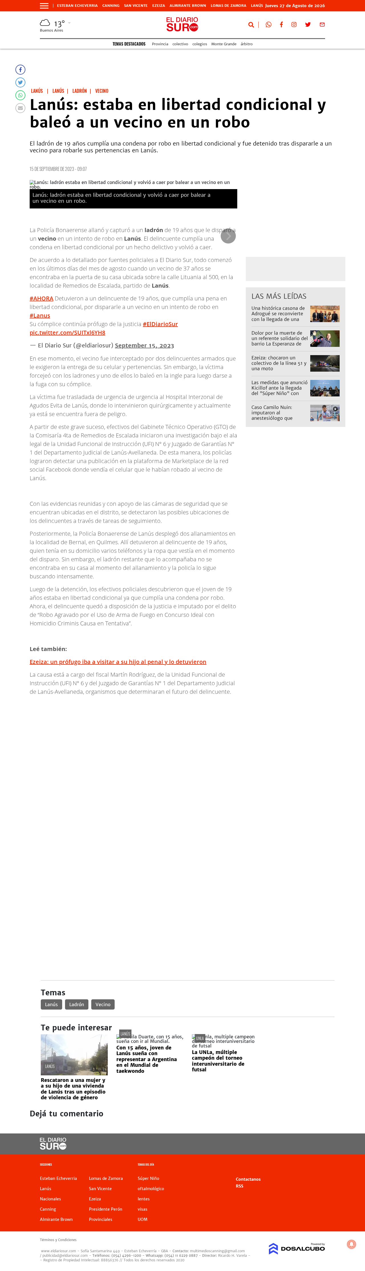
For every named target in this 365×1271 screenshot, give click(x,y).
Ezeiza (158, 5)
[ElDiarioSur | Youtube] (293, 1144)
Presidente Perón (105, 1209)
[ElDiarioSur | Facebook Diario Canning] (281, 25)
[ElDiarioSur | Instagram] (294, 25)
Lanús (51, 1004)
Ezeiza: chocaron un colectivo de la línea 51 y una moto (279, 363)
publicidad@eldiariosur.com (65, 1255)
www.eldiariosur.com (58, 1251)
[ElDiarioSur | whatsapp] (268, 25)
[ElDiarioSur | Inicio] (318, 1165)
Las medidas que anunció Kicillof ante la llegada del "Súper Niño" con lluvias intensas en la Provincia (280, 393)
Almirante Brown (188, 5)
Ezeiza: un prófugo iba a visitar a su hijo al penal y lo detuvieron (118, 662)
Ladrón (76, 1004)
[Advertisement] (187, 740)
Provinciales (100, 1219)
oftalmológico (151, 1188)
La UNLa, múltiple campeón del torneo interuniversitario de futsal (218, 1061)
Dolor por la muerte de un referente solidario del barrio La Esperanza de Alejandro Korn (280, 341)
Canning (110, 5)
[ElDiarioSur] (53, 1148)
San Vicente (136, 5)
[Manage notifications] (351, 1244)
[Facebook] (20, 70)
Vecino (103, 1004)
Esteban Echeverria (77, 5)
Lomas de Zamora (228, 5)
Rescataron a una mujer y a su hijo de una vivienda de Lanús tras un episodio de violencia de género (73, 1089)
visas (142, 1209)
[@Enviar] (20, 108)
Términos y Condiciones (58, 1240)
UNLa (200, 1038)
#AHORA (41, 298)
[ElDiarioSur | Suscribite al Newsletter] (322, 25)
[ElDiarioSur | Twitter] (308, 25)
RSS (239, 1186)
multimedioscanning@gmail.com (217, 1251)
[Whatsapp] (20, 95)
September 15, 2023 (144, 345)
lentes (144, 1199)
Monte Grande (223, 44)
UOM (142, 1219)
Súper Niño (148, 1178)
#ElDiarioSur (160, 324)
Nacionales (50, 1199)
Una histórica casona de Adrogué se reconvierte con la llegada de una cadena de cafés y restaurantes (278, 319)
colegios (199, 44)
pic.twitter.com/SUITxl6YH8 (67, 332)
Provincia (160, 44)
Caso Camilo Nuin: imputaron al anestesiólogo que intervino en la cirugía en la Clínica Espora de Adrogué (279, 420)
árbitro (247, 44)
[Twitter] (20, 82)
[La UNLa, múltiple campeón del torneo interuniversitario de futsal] (225, 1046)
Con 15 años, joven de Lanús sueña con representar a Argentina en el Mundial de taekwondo (146, 1059)
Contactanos (248, 1179)
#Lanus (40, 315)
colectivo (180, 44)
